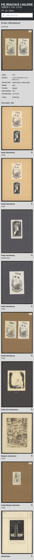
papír (13, 85)
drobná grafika (26, 82)
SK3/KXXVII (15, 97)
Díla (2, 10)
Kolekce (11, 10)
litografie (14, 88)
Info (6, 10)
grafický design (16, 82)
